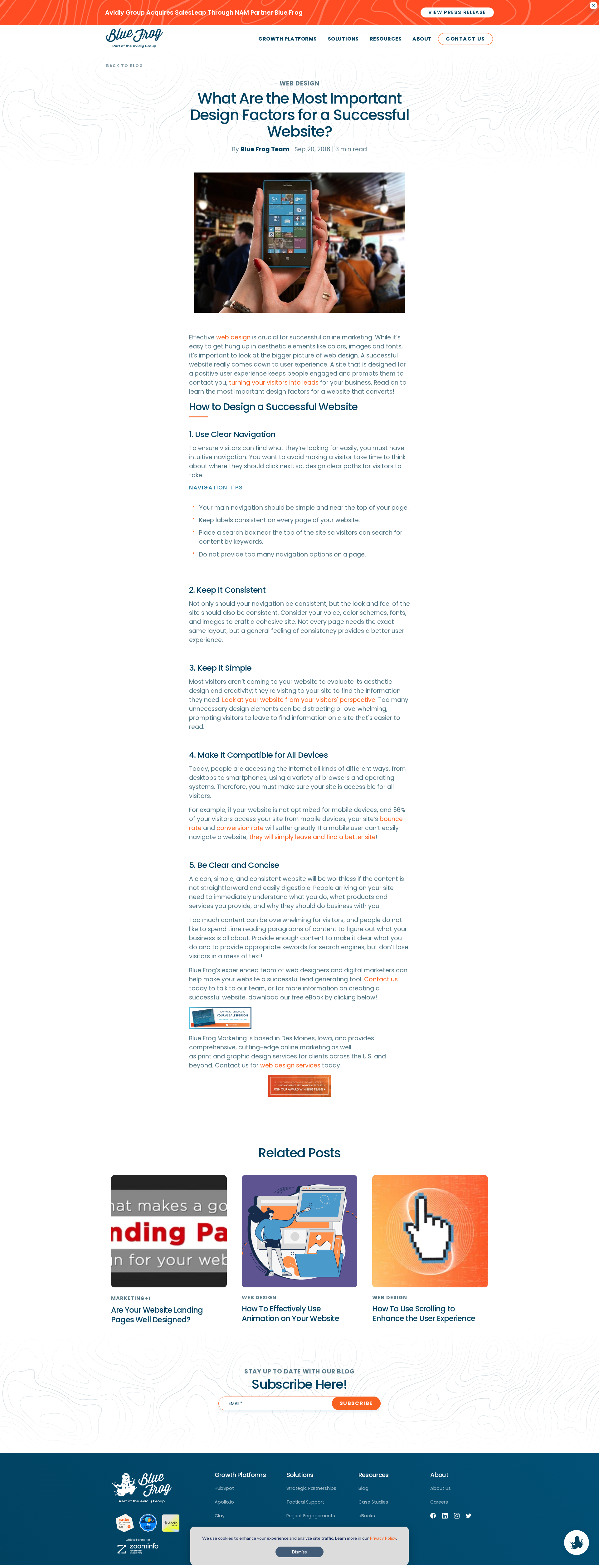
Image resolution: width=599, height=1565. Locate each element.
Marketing (128, 1298)
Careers (439, 1502)
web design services (290, 1065)
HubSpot (224, 1488)
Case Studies (373, 1502)
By (261, 149)
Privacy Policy (383, 1538)
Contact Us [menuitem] (465, 38)
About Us (440, 1488)
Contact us (381, 979)
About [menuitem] (422, 38)
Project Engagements (310, 1516)
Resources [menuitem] (386, 38)
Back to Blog (124, 65)
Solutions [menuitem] (343, 38)
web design (233, 337)
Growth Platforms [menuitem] (287, 38)
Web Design (300, 83)
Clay (220, 1516)
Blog (363, 1488)
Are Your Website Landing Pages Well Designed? (157, 1315)
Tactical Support (305, 1502)
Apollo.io (224, 1502)
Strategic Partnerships (311, 1488)
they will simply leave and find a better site (312, 837)
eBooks (366, 1516)
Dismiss (299, 1551)
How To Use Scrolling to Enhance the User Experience (423, 1314)
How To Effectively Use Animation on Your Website (290, 1314)
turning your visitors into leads (274, 382)
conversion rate (240, 828)
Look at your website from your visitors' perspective (298, 700)
